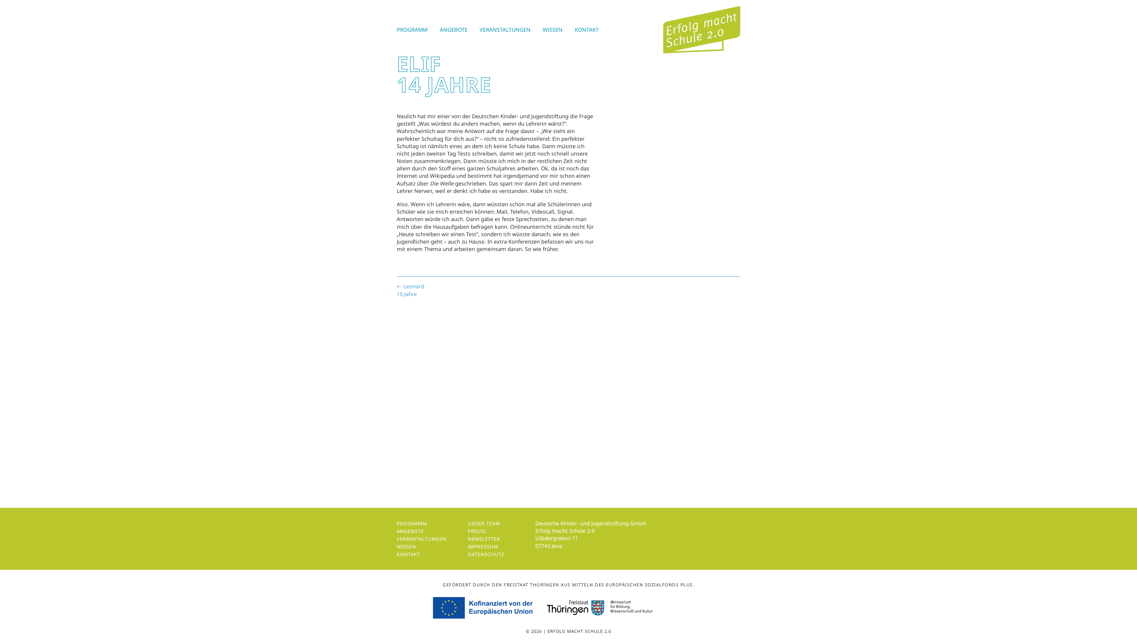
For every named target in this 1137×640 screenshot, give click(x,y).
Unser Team (484, 523)
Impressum (483, 546)
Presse (477, 531)
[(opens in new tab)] (483, 607)
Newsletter (484, 539)
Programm (412, 29)
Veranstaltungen (505, 29)
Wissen (553, 29)
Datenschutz (486, 554)
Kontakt (587, 29)
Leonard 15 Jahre (410, 290)
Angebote (454, 29)
